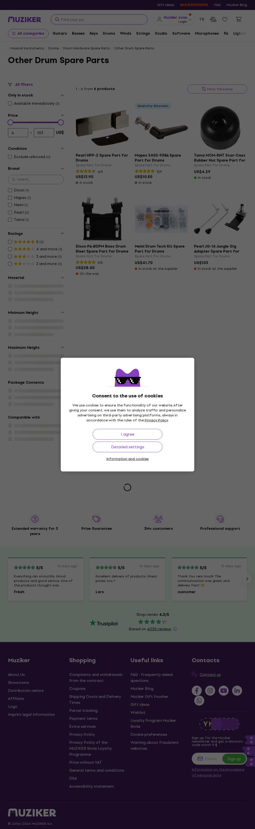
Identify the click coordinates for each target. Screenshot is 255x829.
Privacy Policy (156, 420)
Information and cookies (127, 458)
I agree (127, 434)
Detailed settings (127, 447)
